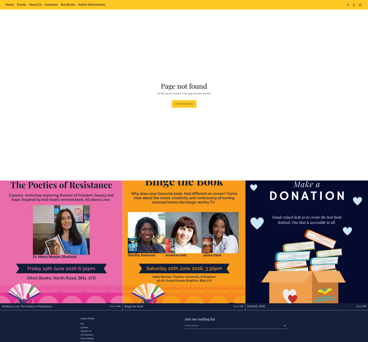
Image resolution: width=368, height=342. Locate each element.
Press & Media (87, 338)
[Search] (348, 5)
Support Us (85, 331)
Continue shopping (184, 104)
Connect (84, 327)
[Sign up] (284, 326)
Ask (82, 324)
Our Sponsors (86, 335)
